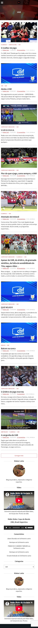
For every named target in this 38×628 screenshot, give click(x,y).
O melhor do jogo (9, 47)
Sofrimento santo (25, 539)
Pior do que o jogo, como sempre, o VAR (19, 173)
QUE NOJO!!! (7, 307)
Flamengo (4, 44)
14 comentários (21, 309)
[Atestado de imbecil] (19, 201)
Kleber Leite (6, 50)
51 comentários (21, 175)
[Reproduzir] (6, 528)
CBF (2, 86)
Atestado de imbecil (10, 216)
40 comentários (21, 268)
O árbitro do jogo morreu (12, 391)
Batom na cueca (8, 348)
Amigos (3, 345)
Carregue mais (19, 456)
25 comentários (21, 91)
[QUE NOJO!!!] (19, 292)
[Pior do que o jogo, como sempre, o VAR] (19, 158)
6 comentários (21, 394)
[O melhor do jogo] (19, 32)
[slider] (30, 527)
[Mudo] (26, 528)
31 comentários (21, 132)
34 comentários (21, 219)
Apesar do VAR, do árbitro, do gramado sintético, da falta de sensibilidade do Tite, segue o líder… (18, 263)
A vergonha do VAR (9, 435)
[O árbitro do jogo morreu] (19, 376)
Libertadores (13, 44)
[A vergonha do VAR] (19, 419)
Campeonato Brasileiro (8, 127)
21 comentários (21, 437)
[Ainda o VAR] (19, 73)
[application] (19, 528)
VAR (19, 44)
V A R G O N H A (7, 130)
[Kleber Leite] (19, 2)
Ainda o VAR (6, 89)
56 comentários (21, 50)
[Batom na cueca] (19, 333)
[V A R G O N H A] (19, 114)
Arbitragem (4, 432)
